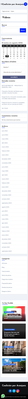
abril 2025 (5, 175)
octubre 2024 (6, 199)
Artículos (4, 263)
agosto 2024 (5, 207)
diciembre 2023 (6, 239)
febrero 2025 (5, 183)
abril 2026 (5, 143)
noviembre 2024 (6, 195)
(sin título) (5, 108)
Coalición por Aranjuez (13, 4)
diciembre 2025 (6, 159)
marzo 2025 (5, 179)
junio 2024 (5, 215)
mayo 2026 (5, 139)
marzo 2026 (5, 147)
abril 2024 (5, 223)
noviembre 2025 (6, 163)
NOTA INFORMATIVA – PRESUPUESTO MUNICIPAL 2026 (13, 317)
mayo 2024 (5, 219)
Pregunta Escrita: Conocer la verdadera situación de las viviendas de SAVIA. (13, 369)
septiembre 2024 (7, 203)
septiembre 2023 (7, 251)
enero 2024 (5, 235)
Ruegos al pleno (6, 291)
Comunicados (6, 271)
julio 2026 (5, 131)
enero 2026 (5, 155)
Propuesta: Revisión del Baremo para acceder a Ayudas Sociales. (11, 334)
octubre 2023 (6, 247)
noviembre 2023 (6, 243)
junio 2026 (5, 135)
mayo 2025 (5, 171)
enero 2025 (5, 187)
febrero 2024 (5, 231)
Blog (3, 267)
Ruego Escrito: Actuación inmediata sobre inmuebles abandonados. (12, 351)
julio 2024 (5, 211)
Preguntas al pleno (7, 279)
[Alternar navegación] (1, 4)
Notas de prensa (6, 275)
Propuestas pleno (7, 283)
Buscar (4, 25)
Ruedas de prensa (7, 287)
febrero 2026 (5, 151)
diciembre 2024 (6, 191)
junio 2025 (5, 167)
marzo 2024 (5, 227)
